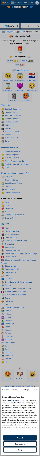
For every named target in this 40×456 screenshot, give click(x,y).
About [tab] (35, 390)
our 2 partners (13, 400)
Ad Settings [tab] (24, 390)
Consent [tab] (5, 390)
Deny (20, 450)
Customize (19, 444)
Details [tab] (14, 390)
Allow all (20, 438)
